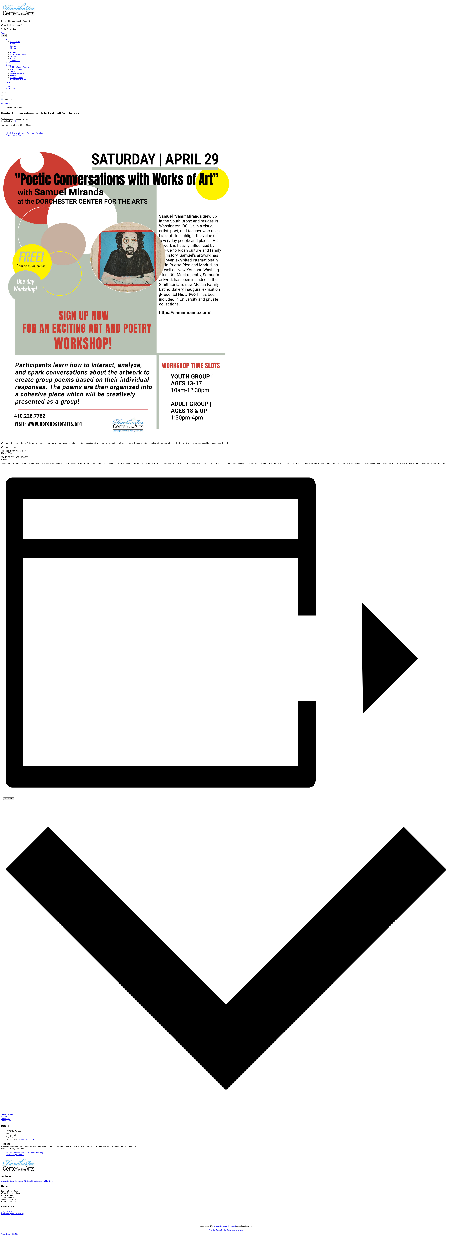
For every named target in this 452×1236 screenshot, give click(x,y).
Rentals (13, 46)
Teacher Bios (15, 61)
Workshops (14, 56)
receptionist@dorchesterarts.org (12, 1214)
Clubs (12, 59)
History (13, 48)
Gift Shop (9, 84)
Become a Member (17, 73)
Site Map (15, 1234)
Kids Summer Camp (18, 54)
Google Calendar (7, 1114)
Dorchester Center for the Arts (225, 1226)
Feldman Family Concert (19, 67)
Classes (13, 52)
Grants (12, 44)
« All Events (5, 103)
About (8, 40)
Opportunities (15, 76)
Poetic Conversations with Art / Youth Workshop (24, 133)
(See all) (17, 121)
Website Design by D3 (217, 1230)
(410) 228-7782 (7, 1212)
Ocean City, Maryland (234, 1230)
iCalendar (4, 1117)
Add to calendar (9, 798)
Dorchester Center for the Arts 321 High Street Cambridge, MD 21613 (27, 1181)
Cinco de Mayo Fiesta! (15, 135)
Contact (8, 86)
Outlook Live (6, 1121)
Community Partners (18, 80)
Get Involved (10, 71)
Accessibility (5, 1234)
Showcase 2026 (16, 69)
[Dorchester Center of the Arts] (18, 15)
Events (8, 65)
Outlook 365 (5, 1119)
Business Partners (16, 78)
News (8, 82)
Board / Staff (15, 42)
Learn (8, 50)
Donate (3, 33)
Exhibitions (10, 63)
